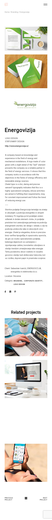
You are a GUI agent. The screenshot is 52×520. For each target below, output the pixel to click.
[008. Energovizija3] (26, 39)
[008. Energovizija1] (26, 105)
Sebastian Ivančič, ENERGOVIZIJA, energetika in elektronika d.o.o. (26, 270)
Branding (18, 281)
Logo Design (19, 284)
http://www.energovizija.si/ (17, 146)
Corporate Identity (33, 281)
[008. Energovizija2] (26, 71)
